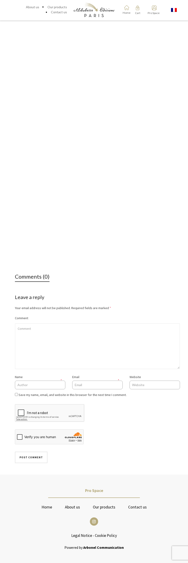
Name (19, 377)
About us (72, 507)
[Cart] (137, 7)
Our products (104, 507)
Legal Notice (81, 535)
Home (46, 507)
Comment (21, 318)
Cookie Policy (106, 535)
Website (135, 377)
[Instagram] (94, 521)
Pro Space (153, 13)
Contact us (137, 507)
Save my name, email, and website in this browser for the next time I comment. (73, 395)
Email (75, 377)
